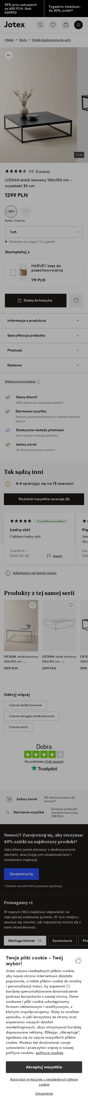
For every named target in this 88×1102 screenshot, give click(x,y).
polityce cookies (49, 1053)
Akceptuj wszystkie (44, 1067)
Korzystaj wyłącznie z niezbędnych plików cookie (44, 1082)
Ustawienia (44, 1094)
